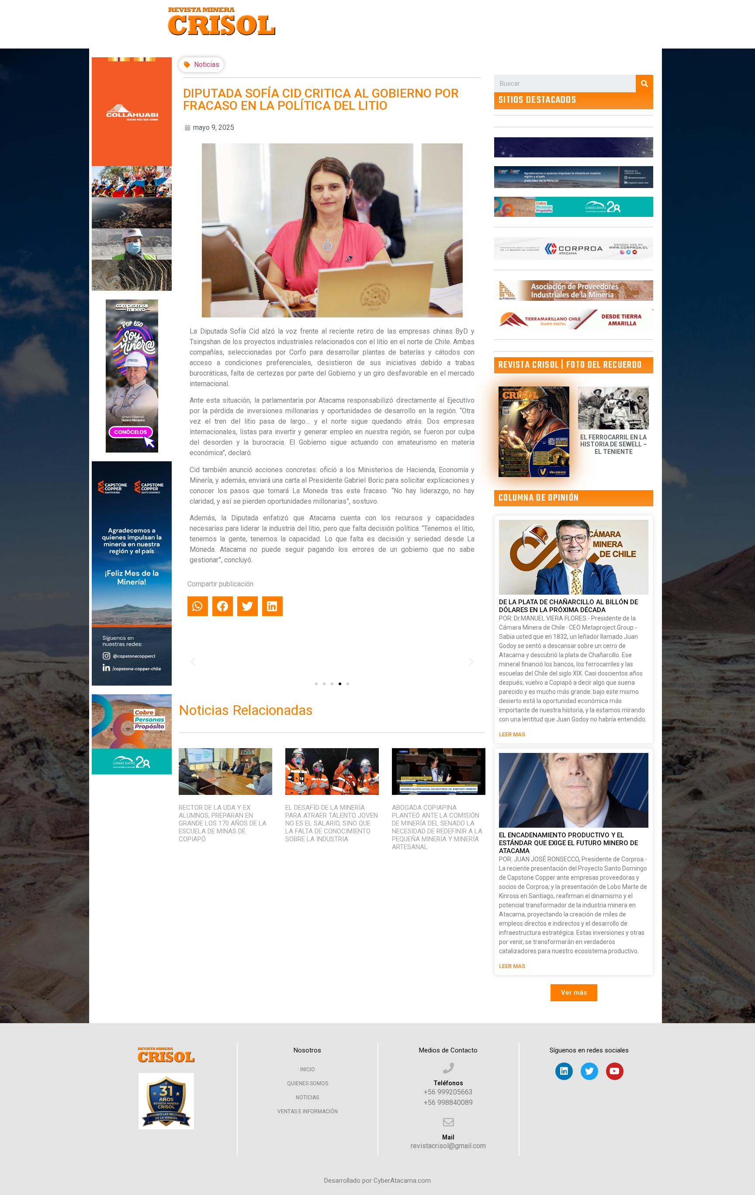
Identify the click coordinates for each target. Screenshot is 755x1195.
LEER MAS (512, 734)
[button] (316, 684)
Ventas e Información (307, 1111)
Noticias (206, 64)
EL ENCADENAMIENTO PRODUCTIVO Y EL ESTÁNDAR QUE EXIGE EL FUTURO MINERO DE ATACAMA (568, 843)
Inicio (307, 1069)
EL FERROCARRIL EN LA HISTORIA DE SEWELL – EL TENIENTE (613, 445)
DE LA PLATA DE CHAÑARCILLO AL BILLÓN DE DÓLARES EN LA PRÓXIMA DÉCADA (568, 606)
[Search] (644, 83)
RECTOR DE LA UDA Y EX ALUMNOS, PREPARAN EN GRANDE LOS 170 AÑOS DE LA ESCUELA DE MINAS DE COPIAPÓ (223, 823)
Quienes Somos (307, 1083)
